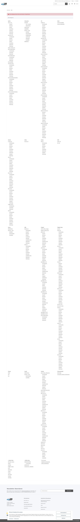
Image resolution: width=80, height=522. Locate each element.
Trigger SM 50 (10, 204)
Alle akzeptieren (64, 512)
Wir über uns (26, 500)
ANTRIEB (27, 31)
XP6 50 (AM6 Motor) (44, 315)
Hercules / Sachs (11, 461)
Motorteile (11, 31)
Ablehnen (63, 518)
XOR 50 (9, 210)
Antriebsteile (11, 36)
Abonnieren (69, 490)
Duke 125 (59, 141)
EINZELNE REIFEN (27, 461)
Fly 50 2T (59, 246)
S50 (8, 374)
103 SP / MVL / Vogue (44, 228)
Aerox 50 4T (43, 391)
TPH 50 (58, 338)
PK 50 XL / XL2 (59, 304)
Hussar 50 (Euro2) (44, 66)
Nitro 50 (25, 244)
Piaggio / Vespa (11, 466)
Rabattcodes (26, 502)
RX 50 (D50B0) (10, 61)
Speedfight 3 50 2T (44, 312)
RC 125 (58, 143)
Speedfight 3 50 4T (44, 313)
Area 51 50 (10, 22)
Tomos (9, 472)
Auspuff (10, 24)
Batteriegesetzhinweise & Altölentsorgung (45, 501)
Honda (9, 463)
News (73, 1)
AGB (41, 505)
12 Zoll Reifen (28, 463)
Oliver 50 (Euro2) (44, 94)
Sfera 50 (58, 307)
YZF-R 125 (42, 448)
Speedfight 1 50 (44, 261)
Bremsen (11, 25)
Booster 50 (26, 228)
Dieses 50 (59, 230)
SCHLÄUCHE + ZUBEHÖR (28, 466)
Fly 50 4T (59, 261)
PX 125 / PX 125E (60, 305)
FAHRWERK (26, 28)
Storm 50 (59, 323)
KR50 (9, 372)
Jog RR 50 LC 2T (43, 424)
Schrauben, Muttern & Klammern (63, 374)
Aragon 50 (43, 22)
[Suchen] (66, 4)
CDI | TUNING (28, 24)
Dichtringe (59, 372)
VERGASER (28, 38)
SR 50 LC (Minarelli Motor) (12, 91)
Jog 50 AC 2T (43, 410)
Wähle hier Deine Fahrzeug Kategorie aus (62, 1)
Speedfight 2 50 (44, 291)
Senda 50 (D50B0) (60, 22)
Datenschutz (16, 518)
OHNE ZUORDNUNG (45, 463)
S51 (8, 376)
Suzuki (9, 471)
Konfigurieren (63, 515)
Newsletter (26, 508)
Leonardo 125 (10, 35)
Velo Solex (10, 474)
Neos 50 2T (43, 443)
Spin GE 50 (10, 188)
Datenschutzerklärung (26, 490)
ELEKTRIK (26, 22)
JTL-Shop (78, 520)
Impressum (11, 518)
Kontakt (76, 1)
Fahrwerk (11, 30)
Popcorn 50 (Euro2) (44, 123)
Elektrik (10, 27)
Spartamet (10, 469)
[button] (69, 4)
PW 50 (42, 446)
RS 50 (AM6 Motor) (11, 55)
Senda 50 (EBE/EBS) (60, 24)
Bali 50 (42, 141)
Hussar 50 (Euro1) (44, 54)
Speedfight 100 (43, 280)
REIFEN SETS (26, 465)
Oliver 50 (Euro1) (44, 82)
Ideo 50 (9, 157)
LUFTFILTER (28, 36)
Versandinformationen (28, 506)
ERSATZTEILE (28, 25)
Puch (9, 468)
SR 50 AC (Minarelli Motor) (13, 77)
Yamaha (9, 476)
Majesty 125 (43, 442)
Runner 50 (26, 141)
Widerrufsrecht (43, 507)
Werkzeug (11, 33)
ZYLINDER (27, 39)
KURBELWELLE (28, 35)
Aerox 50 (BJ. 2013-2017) (45, 390)
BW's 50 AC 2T (43, 393)
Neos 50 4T (43, 445)
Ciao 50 (58, 228)
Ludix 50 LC (43, 247)
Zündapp (9, 477)
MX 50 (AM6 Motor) (11, 49)
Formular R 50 (43, 38)
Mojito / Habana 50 (11, 47)
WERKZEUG (26, 41)
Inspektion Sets (28, 239)
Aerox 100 (43, 449)
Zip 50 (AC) (59, 354)
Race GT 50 (10, 172)
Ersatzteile (11, 28)
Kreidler (9, 465)
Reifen (43, 274)
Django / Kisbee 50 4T (45, 230)
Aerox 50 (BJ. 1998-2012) (45, 372)
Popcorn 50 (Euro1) (44, 110)
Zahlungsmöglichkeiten (28, 504)
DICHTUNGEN (28, 33)
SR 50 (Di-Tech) (10, 63)
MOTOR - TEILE (27, 30)
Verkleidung (44, 277)
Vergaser (43, 35)
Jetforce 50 (43, 231)
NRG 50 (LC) (59, 288)
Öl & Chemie (43, 460)
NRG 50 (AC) (59, 272)
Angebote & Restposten (45, 461)
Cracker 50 (10, 141)
